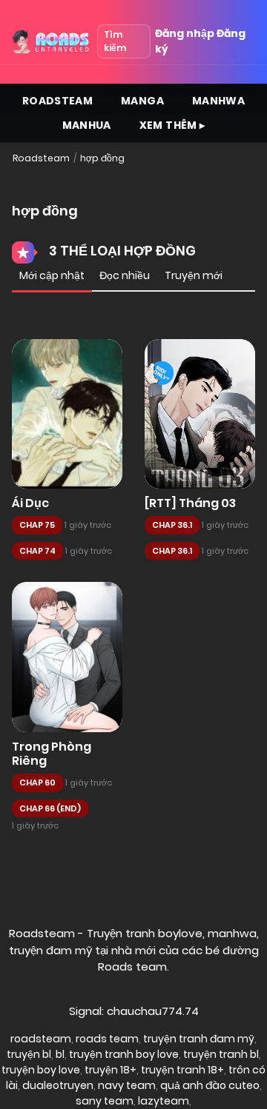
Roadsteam (57, 100)
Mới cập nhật (52, 275)
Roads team (132, 966)
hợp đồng (102, 158)
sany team (105, 1100)
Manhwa (218, 100)
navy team (127, 1085)
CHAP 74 (37, 551)
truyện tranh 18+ (182, 1069)
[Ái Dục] (67, 414)
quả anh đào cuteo (210, 1085)
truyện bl (29, 1054)
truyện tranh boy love (124, 1054)
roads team (107, 1038)
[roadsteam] (51, 41)
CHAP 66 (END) (50, 808)
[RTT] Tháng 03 (190, 503)
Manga (142, 100)
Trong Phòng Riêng (51, 753)
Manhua (86, 125)
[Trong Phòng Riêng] (67, 657)
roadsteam (40, 1038)
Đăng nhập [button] (184, 33)
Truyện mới (193, 275)
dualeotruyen (57, 1085)
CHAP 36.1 (172, 525)
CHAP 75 (37, 525)
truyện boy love (40, 1069)
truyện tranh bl (221, 1054)
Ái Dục (30, 503)
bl (60, 1054)
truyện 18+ (110, 1069)
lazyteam (163, 1100)
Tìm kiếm (115, 41)
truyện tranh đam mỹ (198, 1038)
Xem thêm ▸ (172, 125)
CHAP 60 (37, 782)
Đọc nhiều (124, 275)
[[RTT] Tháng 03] (200, 414)
